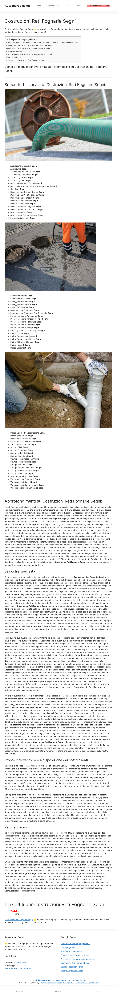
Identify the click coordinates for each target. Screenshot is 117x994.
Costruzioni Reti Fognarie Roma (75, 963)
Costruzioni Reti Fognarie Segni (19, 920)
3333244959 (20, 962)
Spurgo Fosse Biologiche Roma (75, 955)
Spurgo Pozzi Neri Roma (72, 967)
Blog (70, 6)
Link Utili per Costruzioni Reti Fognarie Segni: (26, 60)
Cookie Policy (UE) (63, 980)
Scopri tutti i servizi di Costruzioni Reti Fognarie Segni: (29, 45)
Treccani (14, 914)
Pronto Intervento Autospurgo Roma (77, 959)
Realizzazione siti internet (51, 983)
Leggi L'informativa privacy (43, 980)
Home (39, 6)
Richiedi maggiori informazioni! (19, 968)
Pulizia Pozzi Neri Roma (71, 951)
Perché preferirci (14, 57)
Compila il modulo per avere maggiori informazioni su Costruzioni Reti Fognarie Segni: (42, 42)
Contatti (79, 6)
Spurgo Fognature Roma (72, 971)
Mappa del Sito (79, 980)
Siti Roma (94, 983)
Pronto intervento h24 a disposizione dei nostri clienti (29, 54)
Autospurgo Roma (17, 5)
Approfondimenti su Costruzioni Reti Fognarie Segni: (29, 48)
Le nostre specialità (15, 51)
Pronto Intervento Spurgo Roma (75, 944)
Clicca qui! (20, 965)
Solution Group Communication (76, 983)
